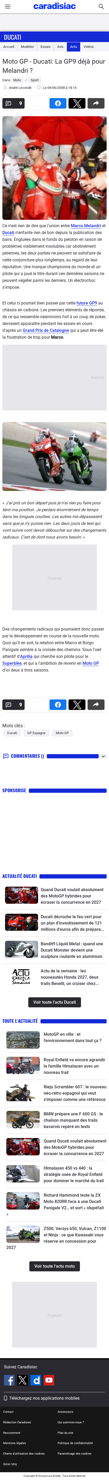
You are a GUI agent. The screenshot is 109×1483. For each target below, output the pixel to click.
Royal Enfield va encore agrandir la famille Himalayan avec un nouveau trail (74, 1066)
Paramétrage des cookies (75, 1453)
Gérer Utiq (10, 1464)
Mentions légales (14, 1443)
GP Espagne (36, 733)
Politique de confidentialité (75, 1443)
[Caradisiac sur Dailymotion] (36, 1381)
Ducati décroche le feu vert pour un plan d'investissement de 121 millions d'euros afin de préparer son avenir (71, 923)
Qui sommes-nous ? (71, 1422)
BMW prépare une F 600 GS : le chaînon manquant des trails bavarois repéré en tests (73, 1120)
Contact (8, 1412)
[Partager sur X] (78, 102)
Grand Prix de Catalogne (46, 330)
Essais (45, 47)
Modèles (27, 47)
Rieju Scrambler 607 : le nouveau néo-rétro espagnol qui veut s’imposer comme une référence (75, 1093)
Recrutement (11, 1433)
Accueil (8, 47)
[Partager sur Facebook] (59, 102)
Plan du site (65, 1433)
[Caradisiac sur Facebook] (10, 1381)
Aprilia (26, 656)
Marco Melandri (86, 225)
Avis (60, 47)
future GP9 (86, 303)
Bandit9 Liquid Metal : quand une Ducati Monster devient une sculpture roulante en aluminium (72, 950)
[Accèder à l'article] (21, 895)
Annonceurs (65, 1412)
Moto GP (91, 663)
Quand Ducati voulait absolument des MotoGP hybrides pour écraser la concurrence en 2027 (72, 896)
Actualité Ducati (19, 876)
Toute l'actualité (20, 1021)
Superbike (12, 663)
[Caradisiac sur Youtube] (49, 1381)
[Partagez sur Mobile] (97, 102)
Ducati (12, 37)
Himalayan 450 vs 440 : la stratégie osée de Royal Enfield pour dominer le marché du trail (74, 1174)
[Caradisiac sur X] (23, 1381)
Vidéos (89, 47)
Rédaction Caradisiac (17, 1422)
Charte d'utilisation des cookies (24, 1453)
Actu (73, 47)
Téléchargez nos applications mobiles (44, 1398)
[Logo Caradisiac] (55, 11)
